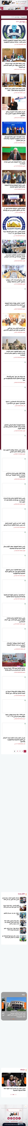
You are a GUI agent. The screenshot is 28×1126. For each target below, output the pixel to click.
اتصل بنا (7, 1121)
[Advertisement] (14, 778)
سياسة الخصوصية (14, 1121)
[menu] (26, 8)
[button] (3, 1005)
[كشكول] (14, 1114)
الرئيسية (23, 17)
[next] (14, 751)
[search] (1, 8)
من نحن (21, 1121)
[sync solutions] (20, 1124)
